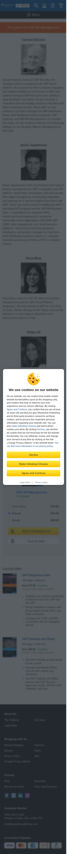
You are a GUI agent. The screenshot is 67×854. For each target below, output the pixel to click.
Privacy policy (41, 482)
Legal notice (25, 482)
